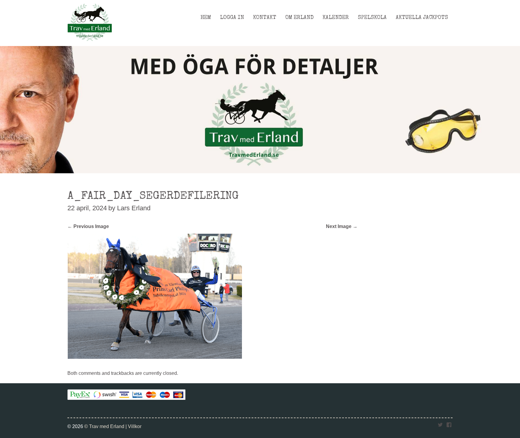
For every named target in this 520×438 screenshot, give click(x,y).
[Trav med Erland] (89, 43)
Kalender (336, 17)
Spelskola (372, 17)
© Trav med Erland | (106, 426)
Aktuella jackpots (422, 17)
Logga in (232, 17)
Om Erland (299, 17)
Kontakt (264, 17)
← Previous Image (88, 226)
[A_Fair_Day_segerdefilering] (154, 357)
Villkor (134, 426)
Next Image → (342, 226)
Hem (205, 17)
